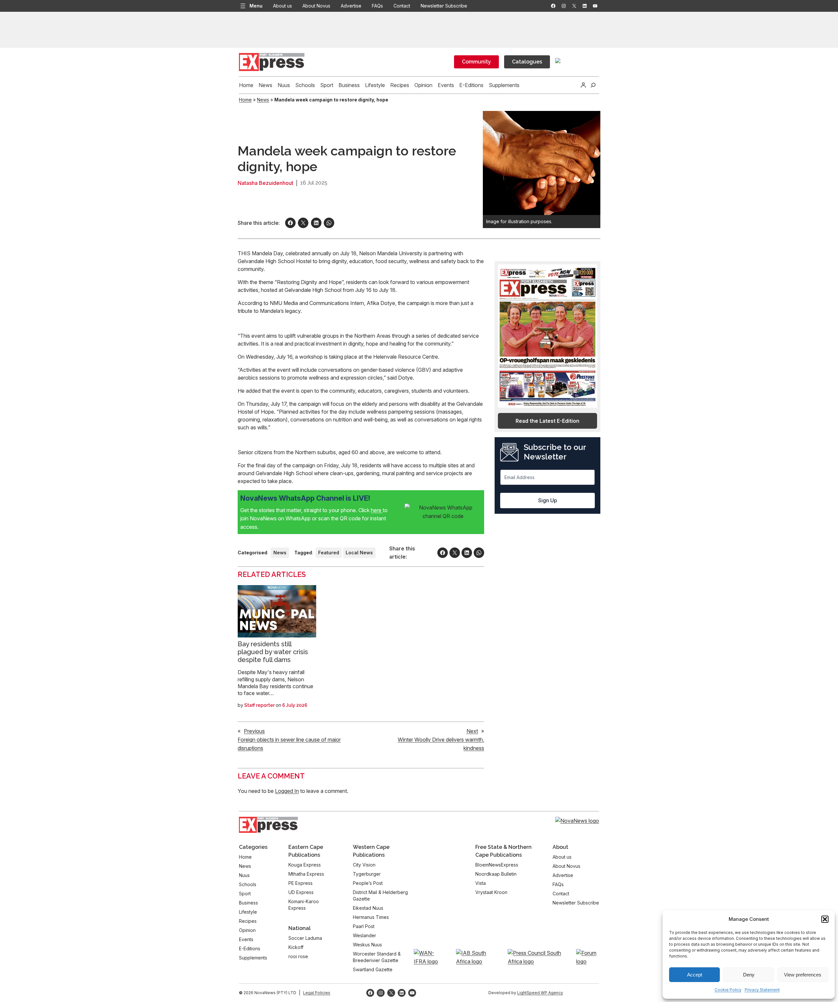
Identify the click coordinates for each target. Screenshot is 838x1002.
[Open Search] (593, 85)
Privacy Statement (762, 989)
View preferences (802, 974)
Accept (694, 974)
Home (245, 99)
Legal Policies (316, 992)
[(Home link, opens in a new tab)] (268, 825)
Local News (359, 552)
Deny (749, 974)
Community (476, 62)
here (377, 510)
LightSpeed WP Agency (540, 992)
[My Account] (583, 85)
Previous (254, 731)
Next (472, 731)
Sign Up (547, 500)
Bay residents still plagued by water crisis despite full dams (273, 652)
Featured (328, 552)
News (263, 99)
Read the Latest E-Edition (547, 421)
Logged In (287, 791)
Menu (256, 6)
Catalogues (527, 62)
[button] (825, 919)
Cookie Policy (728, 989)
